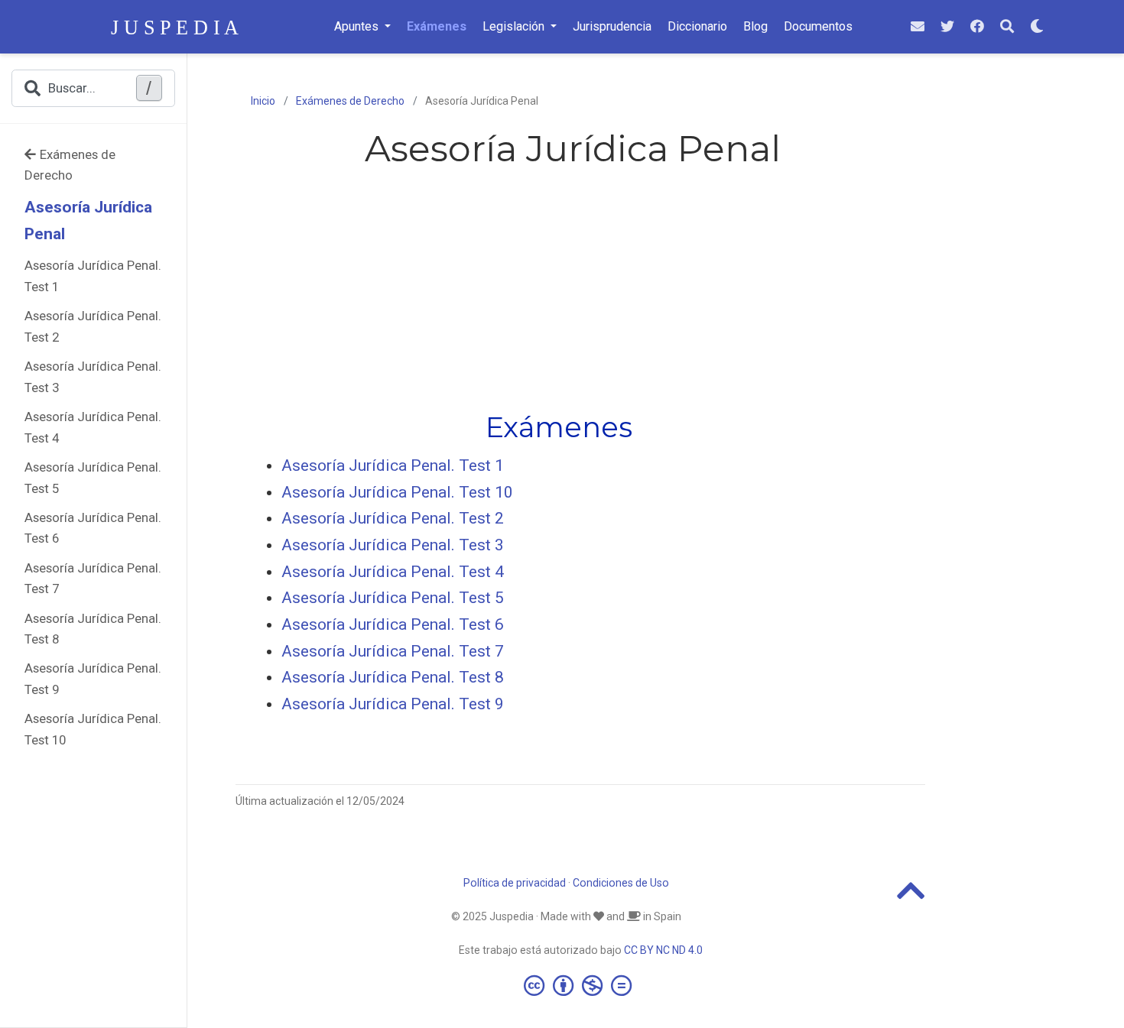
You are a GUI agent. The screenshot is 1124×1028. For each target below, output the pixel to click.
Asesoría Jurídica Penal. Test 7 (92, 578)
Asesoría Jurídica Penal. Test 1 (92, 276)
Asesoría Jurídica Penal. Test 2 (92, 326)
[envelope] (917, 27)
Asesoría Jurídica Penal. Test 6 (92, 528)
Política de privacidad (514, 883)
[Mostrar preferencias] (1037, 27)
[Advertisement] (573, 287)
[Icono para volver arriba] (911, 897)
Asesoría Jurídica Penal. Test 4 (92, 427)
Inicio (263, 101)
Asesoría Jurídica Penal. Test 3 (92, 376)
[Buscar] (1007, 27)
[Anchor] (646, 425)
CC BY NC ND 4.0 (663, 950)
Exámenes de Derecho (69, 165)
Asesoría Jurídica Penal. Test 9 (92, 678)
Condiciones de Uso (621, 883)
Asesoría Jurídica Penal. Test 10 (92, 729)
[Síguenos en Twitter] (947, 27)
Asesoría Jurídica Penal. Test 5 (92, 477)
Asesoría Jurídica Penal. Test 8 (92, 629)
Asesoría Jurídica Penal (88, 220)
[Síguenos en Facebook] (977, 27)
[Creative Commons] (581, 985)
